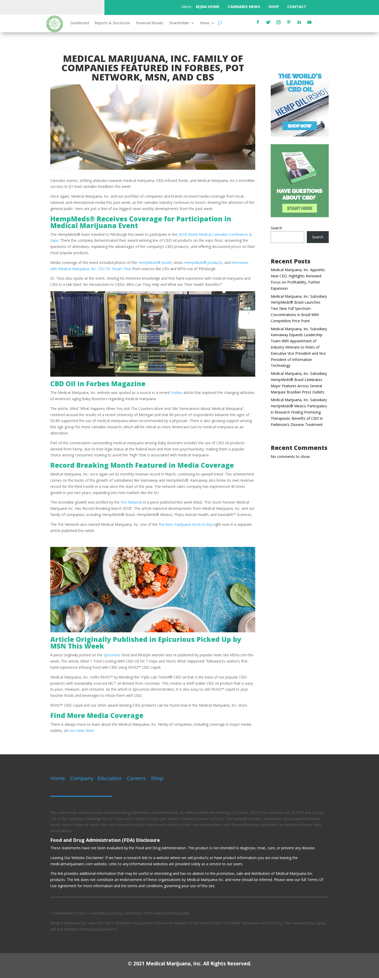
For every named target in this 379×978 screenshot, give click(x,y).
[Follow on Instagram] (278, 22)
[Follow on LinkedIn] (299, 22)
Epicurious (112, 654)
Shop (157, 778)
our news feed (81, 730)
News (205, 23)
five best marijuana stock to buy (185, 524)
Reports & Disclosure (112, 23)
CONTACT (297, 6)
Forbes (176, 392)
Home (57, 778)
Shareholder (179, 23)
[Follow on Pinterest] (289, 22)
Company (81, 778)
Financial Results (149, 23)
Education (109, 778)
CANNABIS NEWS (244, 6)
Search (276, 227)
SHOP (273, 6)
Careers (136, 778)
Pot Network (131, 502)
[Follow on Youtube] (309, 22)
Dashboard (79, 23)
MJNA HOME (207, 6)
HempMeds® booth (155, 262)
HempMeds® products (203, 262)
